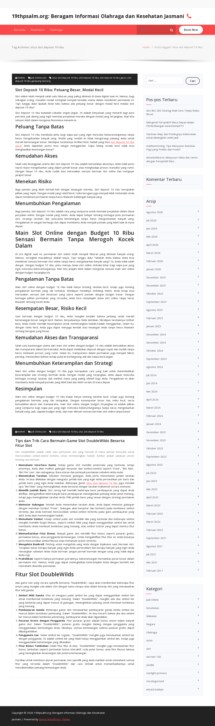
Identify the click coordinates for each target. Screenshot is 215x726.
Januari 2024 (153, 424)
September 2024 (156, 358)
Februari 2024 (154, 416)
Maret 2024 (153, 407)
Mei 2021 (152, 562)
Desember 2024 (156, 334)
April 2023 (152, 497)
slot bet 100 (153, 656)
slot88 (150, 665)
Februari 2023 (154, 513)
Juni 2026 (151, 228)
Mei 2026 (152, 236)
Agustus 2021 (154, 546)
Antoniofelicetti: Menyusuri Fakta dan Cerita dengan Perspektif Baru (172, 159)
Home (146, 47)
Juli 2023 (151, 473)
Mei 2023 (152, 489)
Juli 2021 (151, 554)
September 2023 (156, 456)
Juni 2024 (151, 383)
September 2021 (156, 538)
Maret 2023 (153, 505)
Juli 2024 (151, 375)
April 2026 (152, 244)
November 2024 (156, 342)
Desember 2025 (156, 277)
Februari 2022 (154, 530)
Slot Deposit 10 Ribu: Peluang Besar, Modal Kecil (59, 89)
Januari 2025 (153, 326)
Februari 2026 (154, 261)
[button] (172, 30)
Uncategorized (155, 681)
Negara (150, 624)
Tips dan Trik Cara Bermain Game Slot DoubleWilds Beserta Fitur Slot (70, 443)
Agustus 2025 (154, 310)
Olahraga (56, 30)
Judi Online (36, 77)
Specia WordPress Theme (54, 719)
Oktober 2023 (154, 448)
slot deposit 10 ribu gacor (113, 77)
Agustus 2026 (154, 212)
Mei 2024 (152, 391)
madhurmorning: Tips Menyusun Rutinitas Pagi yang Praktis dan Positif (170, 147)
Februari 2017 (154, 570)
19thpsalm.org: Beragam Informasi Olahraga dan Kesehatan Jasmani (98, 16)
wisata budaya (154, 689)
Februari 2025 (154, 318)
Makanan (151, 616)
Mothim (21, 77)
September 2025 (156, 301)
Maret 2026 (153, 253)
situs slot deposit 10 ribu (65, 77)
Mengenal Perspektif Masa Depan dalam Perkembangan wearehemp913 (170, 124)
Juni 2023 (151, 481)
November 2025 (156, 285)
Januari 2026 (153, 269)
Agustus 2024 (154, 367)
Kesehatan (38, 30)
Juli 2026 (151, 220)
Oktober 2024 (154, 350)
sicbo (149, 640)
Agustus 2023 (154, 464)
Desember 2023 (156, 432)
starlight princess (156, 673)
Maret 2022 (153, 521)
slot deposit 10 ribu (89, 77)
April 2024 (152, 399)
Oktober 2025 (154, 293)
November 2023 (156, 440)
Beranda (20, 30)
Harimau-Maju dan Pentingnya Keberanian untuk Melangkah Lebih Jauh (171, 135)
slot (44, 77)
